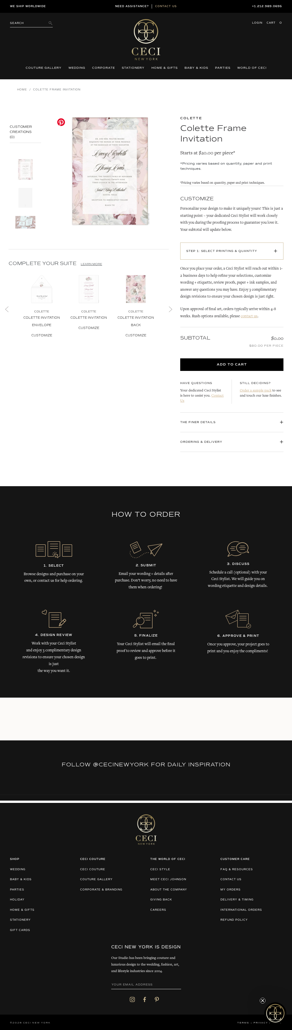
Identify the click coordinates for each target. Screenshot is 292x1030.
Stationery (133, 67)
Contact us (166, 6)
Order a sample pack (255, 391)
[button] (275, 1013)
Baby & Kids (196, 67)
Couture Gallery (44, 67)
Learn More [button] (91, 264)
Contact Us (231, 879)
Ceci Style (160, 869)
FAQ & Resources (236, 869)
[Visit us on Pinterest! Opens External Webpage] (156, 999)
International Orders (241, 910)
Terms (243, 1023)
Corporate (103, 67)
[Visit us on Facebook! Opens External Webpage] (144, 999)
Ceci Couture (92, 869)
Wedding (76, 67)
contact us (249, 316)
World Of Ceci (252, 67)
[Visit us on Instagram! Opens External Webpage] (132, 999)
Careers (158, 910)
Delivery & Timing (237, 899)
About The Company (168, 889)
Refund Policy (234, 920)
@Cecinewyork (121, 765)
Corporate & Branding (101, 889)
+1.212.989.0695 (267, 6)
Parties (222, 67)
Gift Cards (20, 930)
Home (22, 89)
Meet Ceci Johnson (168, 879)
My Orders (230, 889)
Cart (274, 23)
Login (257, 23)
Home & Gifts (164, 67)
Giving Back (161, 899)
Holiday (17, 899)
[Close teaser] (262, 1000)
